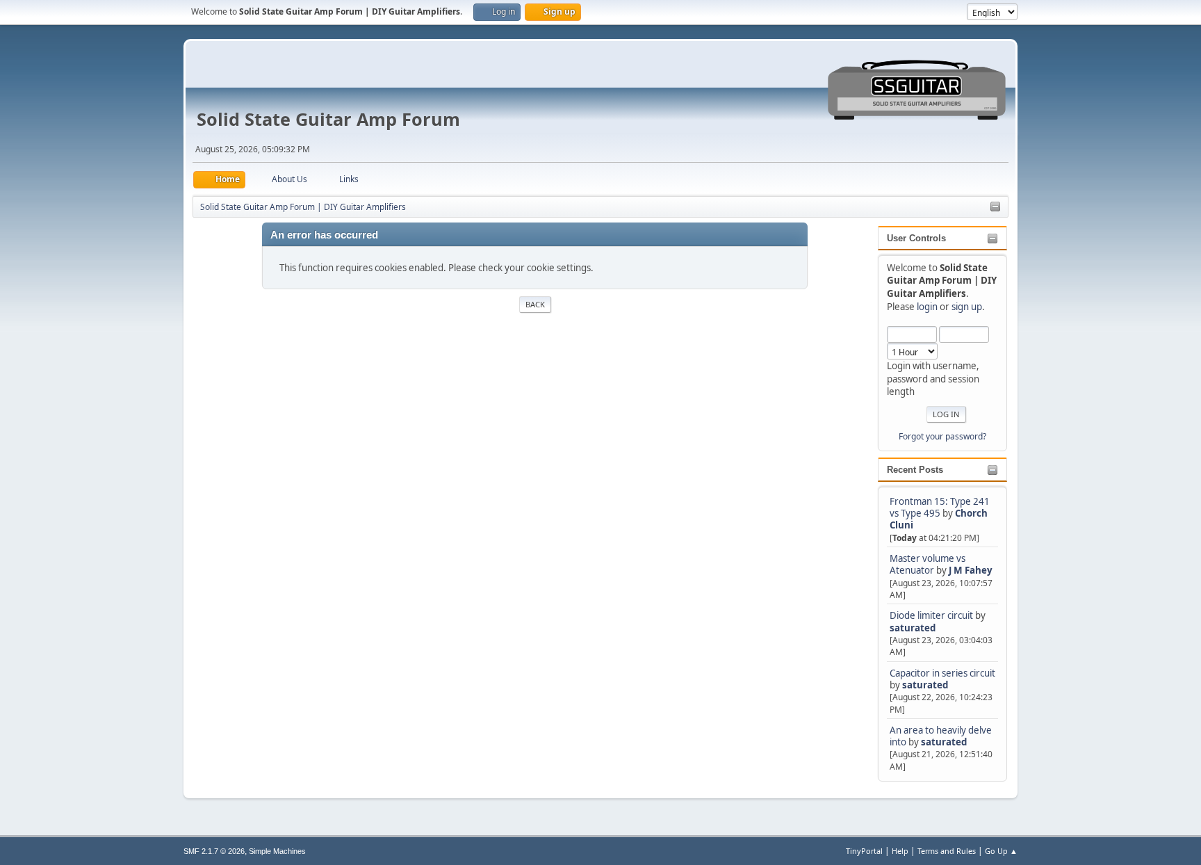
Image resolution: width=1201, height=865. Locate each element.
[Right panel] (995, 207)
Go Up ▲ (1001, 851)
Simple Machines (277, 851)
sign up (966, 306)
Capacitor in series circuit (942, 673)
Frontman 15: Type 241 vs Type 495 (940, 507)
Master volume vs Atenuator (927, 564)
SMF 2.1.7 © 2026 (214, 851)
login (927, 306)
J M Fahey (970, 570)
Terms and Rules (946, 851)
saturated (913, 628)
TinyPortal (864, 851)
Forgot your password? (942, 436)
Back (535, 304)
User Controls (916, 238)
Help (900, 851)
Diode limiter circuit (931, 615)
